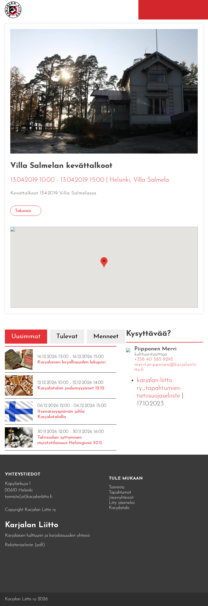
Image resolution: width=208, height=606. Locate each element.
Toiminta (116, 487)
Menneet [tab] (106, 336)
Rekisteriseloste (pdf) (25, 545)
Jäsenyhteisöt (121, 497)
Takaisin (23, 210)
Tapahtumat (120, 492)
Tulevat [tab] (67, 336)
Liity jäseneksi (122, 502)
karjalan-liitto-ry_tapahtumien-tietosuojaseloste (159, 388)
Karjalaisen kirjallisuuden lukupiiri (71, 362)
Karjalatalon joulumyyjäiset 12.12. (71, 388)
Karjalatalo (119, 508)
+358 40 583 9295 (153, 359)
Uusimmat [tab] (26, 336)
